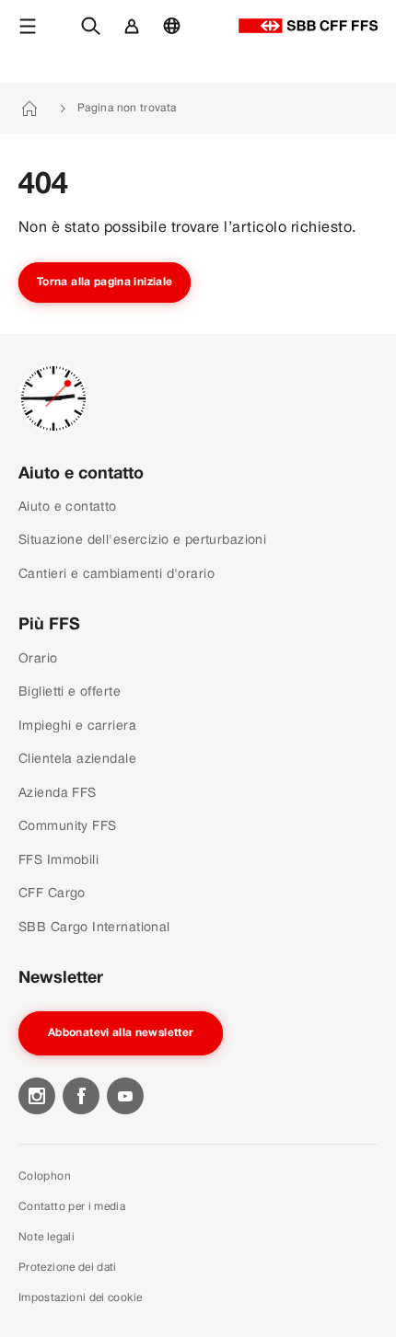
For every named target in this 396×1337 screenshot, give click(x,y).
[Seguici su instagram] (36, 1096)
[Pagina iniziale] (308, 25)
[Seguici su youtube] (125, 1096)
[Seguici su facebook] (81, 1096)
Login (135, 35)
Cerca (95, 35)
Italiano (176, 35)
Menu (31, 35)
